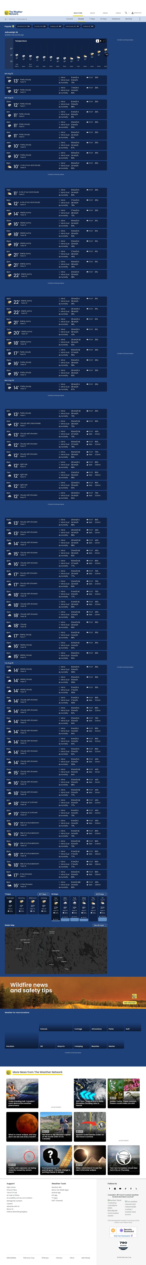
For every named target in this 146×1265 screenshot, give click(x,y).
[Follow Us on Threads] (131, 1189)
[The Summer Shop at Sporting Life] (133, 1040)
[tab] (97, 40)
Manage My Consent (14, 1201)
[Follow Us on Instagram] (115, 1189)
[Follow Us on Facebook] (109, 1189)
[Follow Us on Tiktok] (125, 1189)
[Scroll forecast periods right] (106, 54)
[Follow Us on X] (136, 1189)
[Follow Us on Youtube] (120, 1189)
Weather (12, 19)
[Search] (126, 13)
